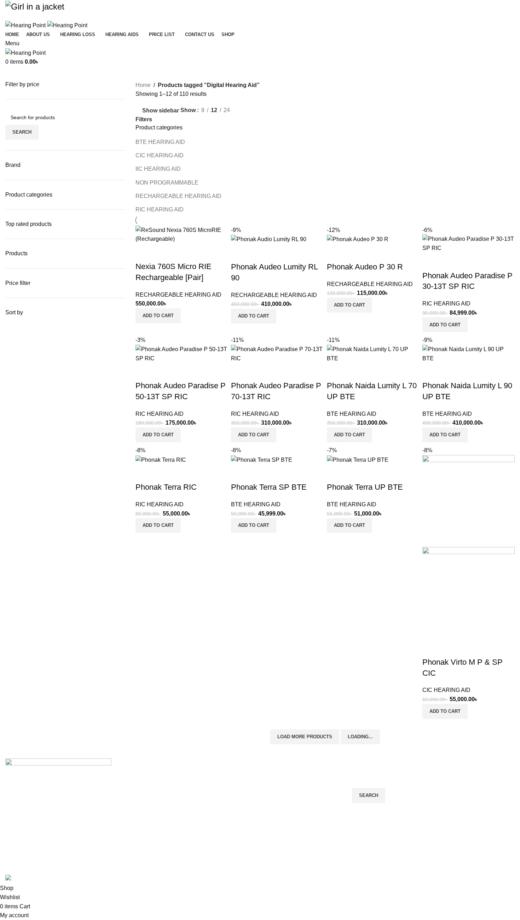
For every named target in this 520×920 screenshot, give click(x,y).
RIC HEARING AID (159, 209)
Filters (143, 119)
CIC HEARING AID (159, 155)
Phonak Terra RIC (166, 487)
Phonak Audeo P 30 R (365, 266)
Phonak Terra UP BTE (365, 487)
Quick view (163, 252)
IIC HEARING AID (158, 169)
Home (143, 85)
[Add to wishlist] (182, 252)
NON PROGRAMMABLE (166, 183)
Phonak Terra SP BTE (269, 487)
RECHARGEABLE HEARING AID (178, 196)
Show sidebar (160, 110)
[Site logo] (26, 25)
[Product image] (468, 593)
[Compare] (144, 252)
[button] (158, 315)
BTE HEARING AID (160, 142)
